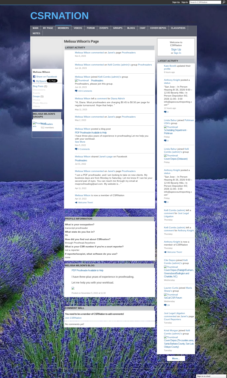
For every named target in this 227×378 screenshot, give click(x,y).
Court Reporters (172, 319)
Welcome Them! (85, 202)
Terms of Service (188, 372)
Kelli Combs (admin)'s (119, 64)
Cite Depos (170, 260)
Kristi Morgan (171, 330)
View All (57, 134)
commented (97, 52)
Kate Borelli (170, 65)
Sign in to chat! (204, 376)
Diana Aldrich (118, 98)
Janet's (111, 52)
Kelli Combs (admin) (174, 210)
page (110, 156)
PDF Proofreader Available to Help (91, 132)
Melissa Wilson (83, 52)
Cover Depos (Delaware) (175, 158)
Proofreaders (47, 124)
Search (224, 2)
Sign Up (176, 2)
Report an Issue (167, 372)
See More (80, 141)
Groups (36, 96)
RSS (66, 211)
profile (167, 68)
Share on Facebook (46, 76)
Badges (152, 372)
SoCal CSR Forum (173, 297)
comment (102, 98)
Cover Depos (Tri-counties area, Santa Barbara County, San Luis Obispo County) (179, 343)
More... (176, 358)
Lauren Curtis (171, 287)
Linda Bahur (170, 120)
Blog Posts (38, 86)
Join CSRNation (73, 317)
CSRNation (59, 15)
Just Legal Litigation (174, 313)
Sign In (184, 2)
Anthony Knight (172, 80)
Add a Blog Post (76, 300)
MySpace (41, 81)
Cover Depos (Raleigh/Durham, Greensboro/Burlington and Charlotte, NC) (179, 273)
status (167, 83)
